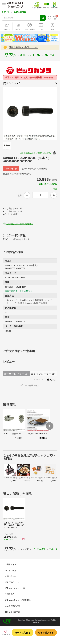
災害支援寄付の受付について (23, 47)
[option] (30, 113)
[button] (50, 426)
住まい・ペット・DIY (30, 55)
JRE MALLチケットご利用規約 (18, 600)
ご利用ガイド (10, 564)
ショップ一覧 (10, 570)
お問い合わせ (10, 576)
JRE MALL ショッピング (10, 55)
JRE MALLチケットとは (15, 588)
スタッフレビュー (43, 373)
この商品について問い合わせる (37, 153)
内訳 (55, 189)
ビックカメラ (14, 83)
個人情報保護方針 (12, 612)
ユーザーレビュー (16, 373)
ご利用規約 (9, 594)
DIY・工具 (50, 55)
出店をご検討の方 (12, 606)
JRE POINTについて (13, 582)
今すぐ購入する (46, 632)
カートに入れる (22, 632)
